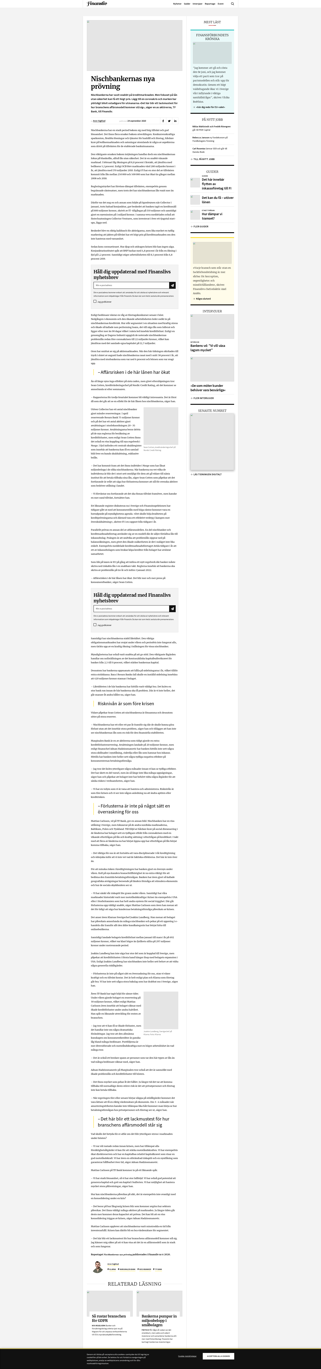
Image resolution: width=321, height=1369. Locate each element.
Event (221, 3)
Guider (187, 3)
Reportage (210, 3)
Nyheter (177, 3)
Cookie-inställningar (187, 1356)
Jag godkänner (104, 301)
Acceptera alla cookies (218, 1356)
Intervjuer (197, 3)
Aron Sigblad (99, 120)
